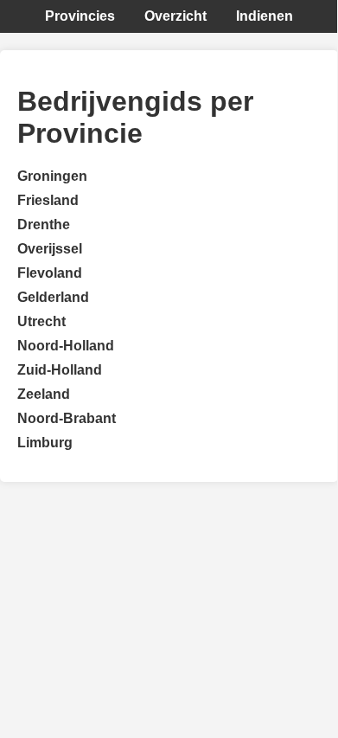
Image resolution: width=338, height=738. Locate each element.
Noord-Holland (65, 345)
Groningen (52, 176)
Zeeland (43, 394)
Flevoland (49, 273)
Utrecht (41, 321)
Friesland (48, 200)
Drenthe (43, 224)
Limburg (45, 442)
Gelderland (53, 297)
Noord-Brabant (66, 418)
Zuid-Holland (59, 370)
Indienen (264, 16)
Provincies (80, 16)
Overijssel (49, 248)
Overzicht (175, 16)
